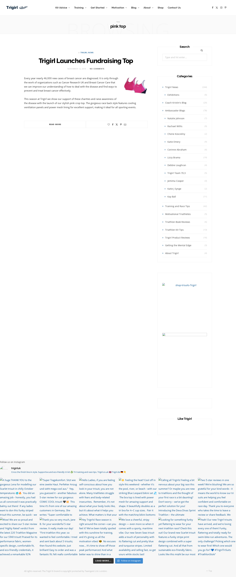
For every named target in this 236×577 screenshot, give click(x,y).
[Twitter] (117, 124)
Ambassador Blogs (175, 110)
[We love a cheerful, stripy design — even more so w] (138, 537)
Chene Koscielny (176, 133)
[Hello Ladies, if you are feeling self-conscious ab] (98, 497)
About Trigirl (172, 253)
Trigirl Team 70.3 (176, 173)
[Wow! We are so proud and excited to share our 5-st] (19, 537)
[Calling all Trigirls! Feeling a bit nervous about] (177, 497)
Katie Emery (173, 141)
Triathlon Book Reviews (177, 221)
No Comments (97, 68)
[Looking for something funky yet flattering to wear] (177, 537)
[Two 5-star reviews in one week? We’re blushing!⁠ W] (217, 497)
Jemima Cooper (175, 180)
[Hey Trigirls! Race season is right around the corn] (98, 537)
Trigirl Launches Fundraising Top (86, 60)
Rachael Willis (174, 126)
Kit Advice (61, 7)
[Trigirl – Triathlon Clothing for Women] (17, 8)
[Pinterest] (121, 124)
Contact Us (174, 7)
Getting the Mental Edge (178, 245)
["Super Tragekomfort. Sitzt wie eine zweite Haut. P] (59, 497)
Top (210, 570)
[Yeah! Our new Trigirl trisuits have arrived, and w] (217, 537)
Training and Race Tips (177, 206)
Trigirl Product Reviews (177, 237)
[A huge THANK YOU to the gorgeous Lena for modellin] (19, 497)
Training (79, 7)
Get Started (98, 7)
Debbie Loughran (176, 165)
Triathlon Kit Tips (174, 229)
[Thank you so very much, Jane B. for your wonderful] (59, 537)
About (147, 7)
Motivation (118, 7)
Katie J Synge (174, 188)
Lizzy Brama (173, 157)
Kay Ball (171, 196)
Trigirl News (87, 52)
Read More (55, 124)
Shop (161, 7)
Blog (133, 7)
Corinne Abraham (177, 149)
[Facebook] (112, 124)
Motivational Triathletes (178, 214)
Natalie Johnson (175, 118)
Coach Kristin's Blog (175, 102)
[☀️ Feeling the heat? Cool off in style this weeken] (138, 497)
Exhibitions (173, 94)
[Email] (125, 124)
